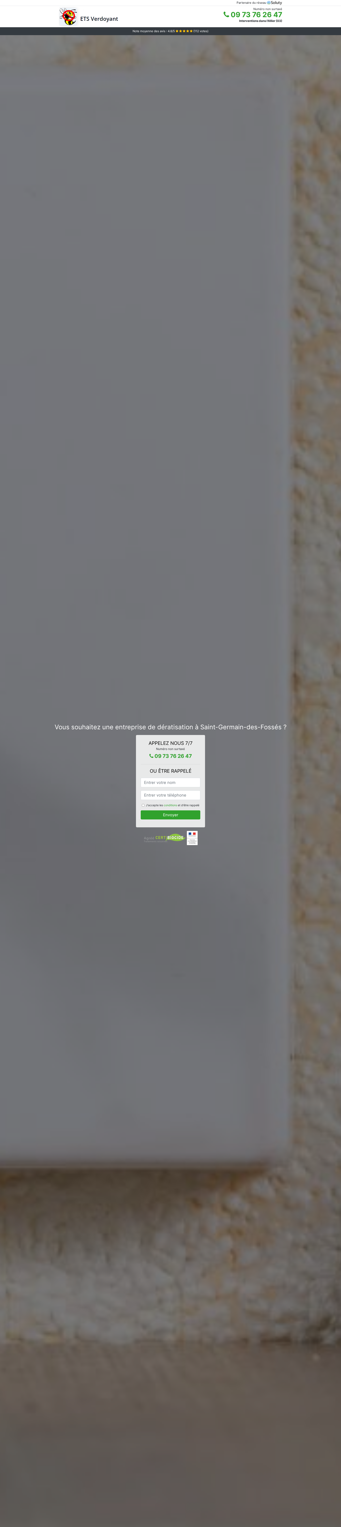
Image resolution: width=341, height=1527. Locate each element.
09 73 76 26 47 (255, 14)
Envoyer (170, 815)
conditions (170, 805)
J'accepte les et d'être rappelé (172, 805)
